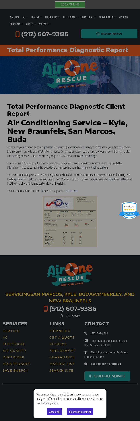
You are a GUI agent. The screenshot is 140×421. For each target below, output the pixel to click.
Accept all (54, 411)
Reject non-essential (80, 411)
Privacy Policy (51, 403)
